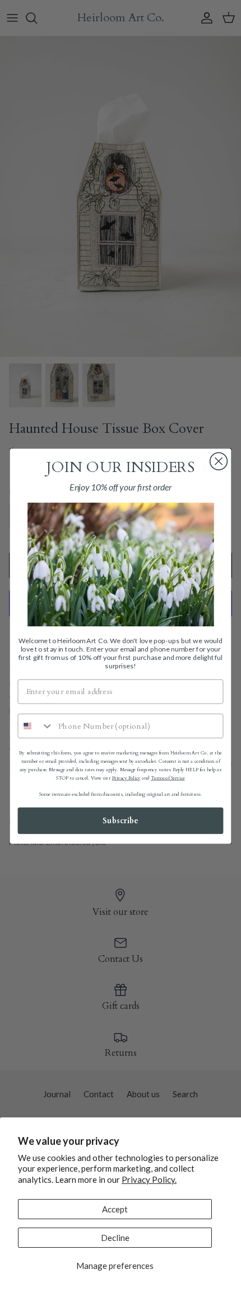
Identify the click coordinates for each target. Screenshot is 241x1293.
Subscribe (120, 820)
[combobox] (35, 726)
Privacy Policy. (149, 1179)
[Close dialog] (219, 461)
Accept (115, 1209)
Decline (115, 1238)
